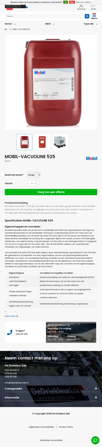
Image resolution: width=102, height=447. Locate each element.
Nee (72, 2)
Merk (48, 23)
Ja (66, 2)
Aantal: (8, 183)
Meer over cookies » (84, 2)
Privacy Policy (66, 426)
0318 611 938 (11, 376)
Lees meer (10, 316)
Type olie (89, 23)
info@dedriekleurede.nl (17, 382)
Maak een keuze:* (14, 174)
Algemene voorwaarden (41, 426)
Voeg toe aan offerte (51, 192)
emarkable (56, 440)
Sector (8, 23)
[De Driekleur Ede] (16, 6)
